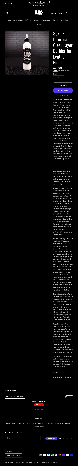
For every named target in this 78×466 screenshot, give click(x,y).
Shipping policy (54, 462)
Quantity (55, 74)
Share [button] (56, 372)
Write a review (39, 405)
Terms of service (46, 462)
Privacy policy (37, 462)
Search (8, 423)
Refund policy (59, 423)
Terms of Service (39, 426)
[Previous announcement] (25, 4)
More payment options (63, 95)
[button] (7, 13)
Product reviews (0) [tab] (10, 396)
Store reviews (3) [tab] (20, 396)
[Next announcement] (52, 4)
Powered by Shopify (19, 462)
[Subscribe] (38, 438)
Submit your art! (16, 423)
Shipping (55, 71)
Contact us (68, 423)
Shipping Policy (49, 423)
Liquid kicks (12, 462)
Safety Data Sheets (37, 423)
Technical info (26, 423)
